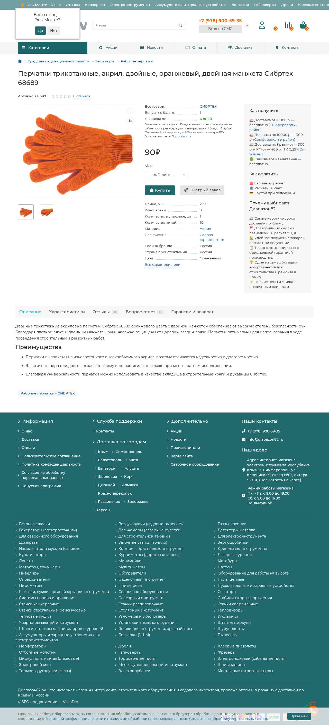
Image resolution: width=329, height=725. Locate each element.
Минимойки (130, 561)
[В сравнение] (130, 120)
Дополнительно (189, 421)
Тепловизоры (230, 610)
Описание (30, 311)
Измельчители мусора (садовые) (50, 548)
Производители (185, 448)
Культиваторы (32, 554)
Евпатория (107, 468)
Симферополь (129, 452)
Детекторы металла (236, 530)
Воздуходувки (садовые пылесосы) (151, 524)
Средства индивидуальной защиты (58, 61)
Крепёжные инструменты (242, 548)
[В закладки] (130, 110)
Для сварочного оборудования (48, 536)
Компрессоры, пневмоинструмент (151, 548)
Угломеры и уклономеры (142, 616)
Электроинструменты (130, 5)
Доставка (243, 47)
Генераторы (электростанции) (48, 530)
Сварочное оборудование (195, 464)
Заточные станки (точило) (142, 542)
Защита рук (105, 61)
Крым (103, 452)
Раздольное (109, 502)
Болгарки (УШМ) (134, 635)
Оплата (199, 47)
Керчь (129, 477)
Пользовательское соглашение (51, 456)
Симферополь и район (274, 139)
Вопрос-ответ (143, 311)
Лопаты (26, 561)
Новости (155, 47)
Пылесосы (227, 635)
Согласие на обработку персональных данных (229, 719)
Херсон (103, 510)
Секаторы (227, 591)
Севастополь (110, 460)
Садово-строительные (212, 237)
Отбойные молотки (37, 652)
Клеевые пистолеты (237, 646)
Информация (37, 421)
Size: (148, 166)
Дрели (287, 5)
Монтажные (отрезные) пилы (245, 670)
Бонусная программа (41, 486)
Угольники (228, 616)
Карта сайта (182, 456)
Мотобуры (227, 561)
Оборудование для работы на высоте (253, 573)
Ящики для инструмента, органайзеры (155, 628)
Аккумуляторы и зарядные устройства (190, 5)
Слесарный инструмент (141, 598)
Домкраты (28, 542)
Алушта (132, 468)
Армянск (130, 485)
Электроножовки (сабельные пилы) (252, 658)
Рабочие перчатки (137, 61)
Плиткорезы (130, 585)
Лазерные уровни (235, 554)
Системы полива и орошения (47, 598)
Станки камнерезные (39, 604)
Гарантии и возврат (192, 311)
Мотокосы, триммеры (39, 567)
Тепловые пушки (35, 616)
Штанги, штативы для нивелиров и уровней (61, 628)
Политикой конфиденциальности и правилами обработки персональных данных (116, 719)
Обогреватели (132, 573)
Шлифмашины (231, 664)
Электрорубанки (134, 670)
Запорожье (138, 502)
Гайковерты (265, 5)
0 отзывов (81, 96)
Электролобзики (35, 664)
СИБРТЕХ (208, 106)
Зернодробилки (233, 542)
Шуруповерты (231, 628)
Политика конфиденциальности (51, 464)
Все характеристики (162, 264)
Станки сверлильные (238, 604)
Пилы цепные (231, 579)
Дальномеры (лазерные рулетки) (150, 530)
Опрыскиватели (34, 579)
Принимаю (299, 716)
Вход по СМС (220, 28)
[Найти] (180, 25)
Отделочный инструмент (142, 579)
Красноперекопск (115, 493)
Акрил (205, 229)
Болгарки (240, 5)
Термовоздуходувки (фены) (45, 670)
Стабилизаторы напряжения (245, 598)
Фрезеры (226, 652)
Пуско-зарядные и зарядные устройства (256, 585)
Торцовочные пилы (137, 658)
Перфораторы (32, 646)
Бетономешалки (34, 524)
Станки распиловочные (140, 604)
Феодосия (107, 477)
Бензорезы (95, 5)
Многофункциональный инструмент (152, 664)
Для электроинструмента (242, 536)
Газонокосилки (232, 524)
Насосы (225, 567)
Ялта (133, 460)
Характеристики (67, 311)
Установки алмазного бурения (147, 622)
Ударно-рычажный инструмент (48, 622)
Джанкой (106, 485)
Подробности (181, 136)
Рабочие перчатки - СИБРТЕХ (48, 393)
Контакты (290, 47)
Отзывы (73, 5)
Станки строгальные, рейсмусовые (52, 610)
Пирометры (30, 585)
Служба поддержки (119, 421)
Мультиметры (131, 567)
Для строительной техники (144, 536)
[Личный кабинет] (262, 25)
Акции (112, 47)
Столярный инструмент (140, 610)
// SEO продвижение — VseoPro (48, 702)
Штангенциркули (234, 622)
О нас (55, 5)
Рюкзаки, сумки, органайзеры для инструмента (64, 591)
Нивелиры (29, 573)
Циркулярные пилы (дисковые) (49, 658)
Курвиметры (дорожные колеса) (149, 554)
